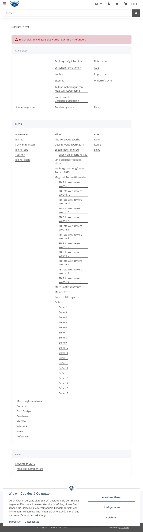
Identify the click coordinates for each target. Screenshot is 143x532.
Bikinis (19, 139)
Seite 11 (63, 352)
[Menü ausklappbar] (4, 2)
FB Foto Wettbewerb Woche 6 (70, 253)
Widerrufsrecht (103, 80)
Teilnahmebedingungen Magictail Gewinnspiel (69, 88)
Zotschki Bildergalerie (67, 297)
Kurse (97, 144)
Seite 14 (63, 368)
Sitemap (59, 80)
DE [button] (97, 4)
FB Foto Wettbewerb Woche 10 (70, 192)
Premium (22, 406)
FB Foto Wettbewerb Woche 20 (70, 218)
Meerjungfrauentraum (68, 287)
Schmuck (22, 426)
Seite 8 (63, 337)
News (97, 107)
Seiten (58, 302)
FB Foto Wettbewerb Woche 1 (70, 184)
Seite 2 (63, 307)
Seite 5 (63, 322)
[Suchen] (136, 13)
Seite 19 (63, 393)
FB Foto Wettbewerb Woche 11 (70, 201)
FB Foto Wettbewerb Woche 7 (70, 262)
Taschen (20, 154)
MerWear (22, 421)
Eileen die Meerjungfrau (73, 154)
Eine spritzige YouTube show (68, 161)
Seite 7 (63, 332)
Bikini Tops (21, 149)
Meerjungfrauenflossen (30, 401)
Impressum (15, 521)
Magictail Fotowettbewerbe (70, 177)
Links (97, 149)
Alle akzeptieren (111, 497)
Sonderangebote (25, 107)
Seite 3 (63, 312)
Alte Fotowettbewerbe (67, 139)
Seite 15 (63, 373)
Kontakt (59, 74)
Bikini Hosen (22, 159)
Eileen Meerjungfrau (67, 149)
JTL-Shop (125, 527)
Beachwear (23, 416)
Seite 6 (63, 327)
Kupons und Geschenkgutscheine (67, 98)
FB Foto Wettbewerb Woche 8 (70, 271)
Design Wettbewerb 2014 (69, 144)
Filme (20, 431)
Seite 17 (63, 383)
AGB (96, 67)
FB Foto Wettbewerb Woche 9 (70, 280)
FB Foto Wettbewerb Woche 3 (70, 227)
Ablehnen (111, 517)
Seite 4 (63, 317)
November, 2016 (25, 463)
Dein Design (24, 411)
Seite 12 (63, 357)
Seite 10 (63, 347)
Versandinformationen (68, 67)
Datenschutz (32, 521)
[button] (109, 3)
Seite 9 (63, 342)
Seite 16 (63, 378)
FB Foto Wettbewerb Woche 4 (70, 236)
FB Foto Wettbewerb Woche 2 (70, 210)
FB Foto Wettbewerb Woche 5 (70, 245)
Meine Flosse (62, 292)
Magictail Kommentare (30, 468)
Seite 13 (63, 362)
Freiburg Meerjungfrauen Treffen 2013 (70, 170)
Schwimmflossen (25, 144)
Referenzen (23, 436)
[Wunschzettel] (117, 3)
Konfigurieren (111, 507)
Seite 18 (63, 388)
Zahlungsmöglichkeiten (68, 61)
